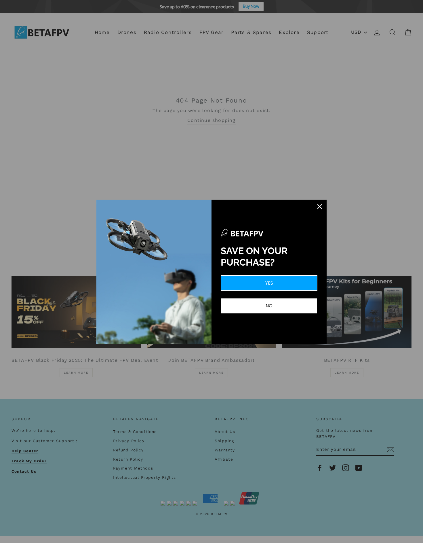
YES (269, 283)
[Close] (320, 206)
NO (269, 305)
